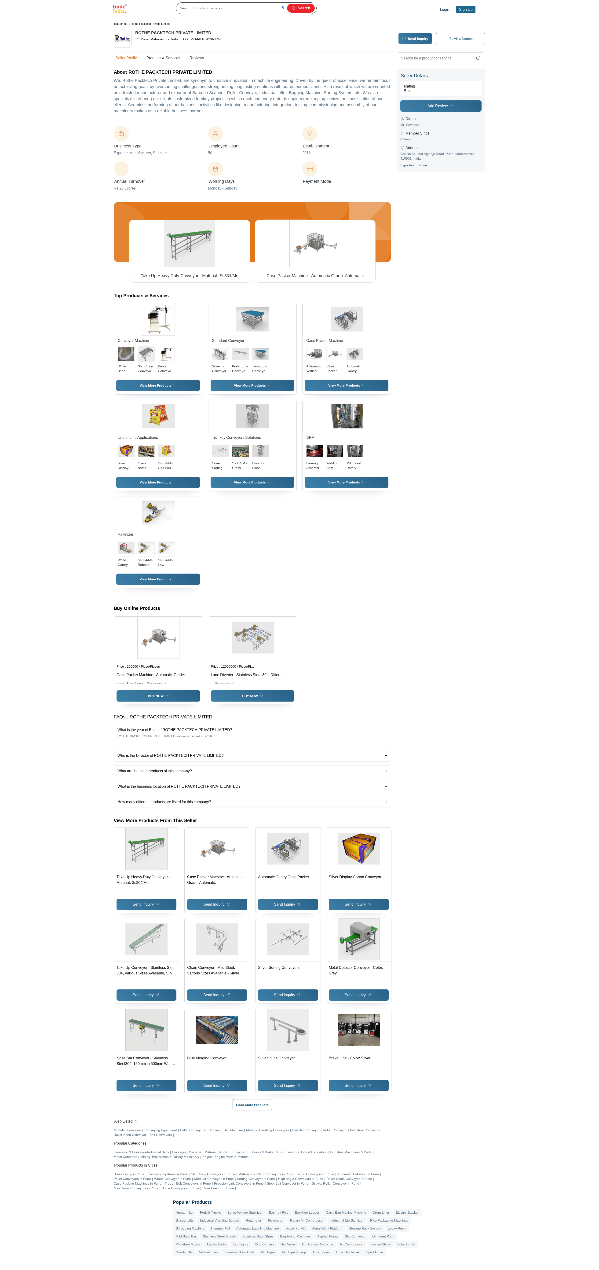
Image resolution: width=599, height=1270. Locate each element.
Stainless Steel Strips (258, 1236)
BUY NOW (156, 696)
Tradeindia (121, 24)
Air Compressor (351, 1244)
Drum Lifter (381, 1212)
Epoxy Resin (397, 1228)
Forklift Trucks (210, 1212)
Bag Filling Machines (295, 1236)
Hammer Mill (220, 1228)
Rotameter (253, 1220)
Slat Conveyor (355, 1236)
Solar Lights (406, 1244)
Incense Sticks (380, 1244)
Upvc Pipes (321, 1252)
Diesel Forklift (295, 1228)
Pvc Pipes (268, 1252)
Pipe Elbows (374, 1252)
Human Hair (185, 1212)
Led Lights (240, 1244)
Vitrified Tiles (208, 1252)
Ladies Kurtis (216, 1244)
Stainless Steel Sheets (219, 1236)
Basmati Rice (279, 1212)
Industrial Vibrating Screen (219, 1220)
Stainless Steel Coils (239, 1252)
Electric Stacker (407, 1212)
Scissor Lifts (185, 1220)
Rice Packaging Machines (389, 1220)
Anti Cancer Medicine (317, 1244)
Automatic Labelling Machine (257, 1228)
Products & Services (163, 58)
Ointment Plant (383, 1236)
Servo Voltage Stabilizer (245, 1212)
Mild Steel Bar (186, 1236)
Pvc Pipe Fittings (294, 1252)
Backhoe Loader (307, 1212)
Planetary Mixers (188, 1244)
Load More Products (252, 1105)
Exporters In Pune (413, 165)
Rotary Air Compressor (307, 1220)
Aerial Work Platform (327, 1228)
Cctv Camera (264, 1244)
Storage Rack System (365, 1228)
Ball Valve (288, 1244)
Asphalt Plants (327, 1236)
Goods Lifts (184, 1252)
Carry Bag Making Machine (346, 1212)
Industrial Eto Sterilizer (347, 1220)
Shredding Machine (190, 1228)
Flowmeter (276, 1220)
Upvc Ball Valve (347, 1252)
